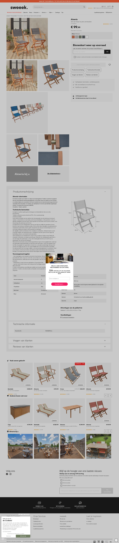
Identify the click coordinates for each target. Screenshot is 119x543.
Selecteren (8, 536)
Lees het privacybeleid (7, 531)
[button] (3, 538)
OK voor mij (23, 536)
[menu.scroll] (116, 540)
